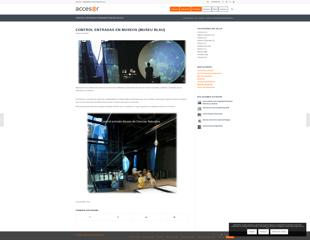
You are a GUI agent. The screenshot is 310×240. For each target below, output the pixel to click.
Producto (201, 54)
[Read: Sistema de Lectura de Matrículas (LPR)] (199, 109)
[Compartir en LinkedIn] (146, 217)
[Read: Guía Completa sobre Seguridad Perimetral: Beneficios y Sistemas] (199, 102)
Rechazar (263, 232)
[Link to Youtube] (221, 234)
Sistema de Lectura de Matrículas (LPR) (216, 108)
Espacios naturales (204, 40)
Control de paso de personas (213, 114)
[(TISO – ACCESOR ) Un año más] (308, 120)
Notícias (85, 33)
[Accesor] (87, 9)
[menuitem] (208, 2)
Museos (78, 33)
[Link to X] (218, 234)
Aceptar (252, 232)
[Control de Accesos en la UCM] (2, 120)
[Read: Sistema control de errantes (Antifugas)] (199, 121)
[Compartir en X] (118, 217)
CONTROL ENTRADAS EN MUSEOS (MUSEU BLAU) (99, 18)
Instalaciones (202, 46)
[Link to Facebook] (214, 234)
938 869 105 (216, 2)
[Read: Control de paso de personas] (199, 115)
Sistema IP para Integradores (213, 126)
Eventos (200, 43)
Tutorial (200, 57)
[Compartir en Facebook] (90, 217)
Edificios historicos (204, 35)
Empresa (200, 38)
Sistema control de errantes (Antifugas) (216, 120)
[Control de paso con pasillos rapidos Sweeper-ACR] (132, 61)
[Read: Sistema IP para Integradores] (199, 127)
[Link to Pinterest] (225, 234)
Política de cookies (279, 232)
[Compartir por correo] (174, 217)
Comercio (201, 32)
